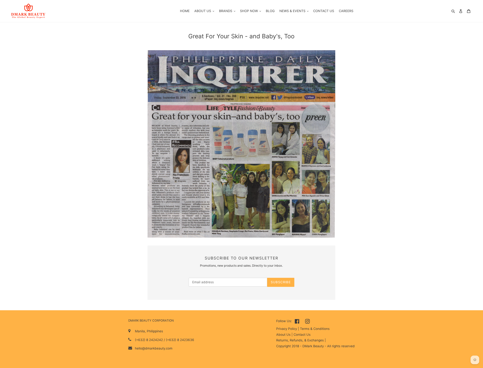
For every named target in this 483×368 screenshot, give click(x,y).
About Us (283, 334)
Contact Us (302, 334)
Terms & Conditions (315, 329)
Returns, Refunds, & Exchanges (300, 340)
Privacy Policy (287, 329)
